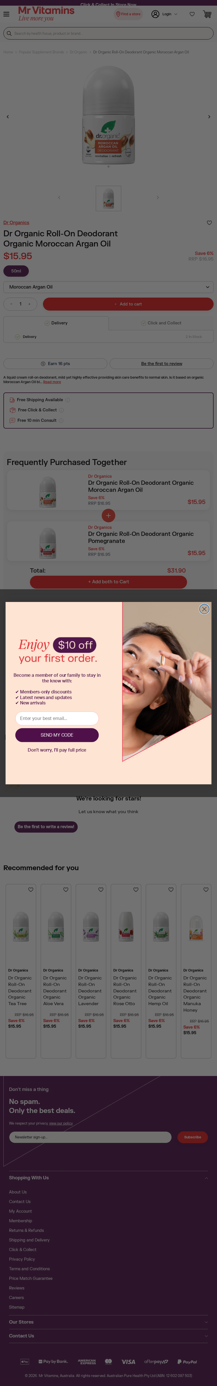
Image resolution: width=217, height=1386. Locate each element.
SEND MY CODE (57, 735)
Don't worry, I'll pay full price (57, 750)
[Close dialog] (204, 609)
